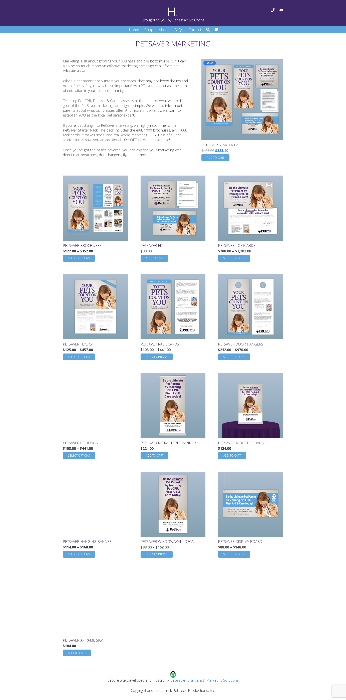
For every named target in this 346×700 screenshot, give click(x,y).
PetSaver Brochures (82, 245)
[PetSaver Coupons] (95, 405)
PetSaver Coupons (80, 442)
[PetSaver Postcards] (250, 208)
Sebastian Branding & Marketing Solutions (205, 680)
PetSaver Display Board (240, 541)
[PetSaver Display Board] (250, 504)
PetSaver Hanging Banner (87, 541)
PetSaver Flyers (77, 344)
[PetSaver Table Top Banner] (250, 405)
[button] (208, 29)
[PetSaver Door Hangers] (250, 306)
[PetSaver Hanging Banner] (95, 504)
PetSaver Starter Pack (222, 145)
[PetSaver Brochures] (95, 208)
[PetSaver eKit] (173, 208)
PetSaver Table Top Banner (243, 442)
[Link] (273, 10)
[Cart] (216, 30)
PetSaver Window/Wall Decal (168, 541)
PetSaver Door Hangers (240, 344)
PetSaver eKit (153, 245)
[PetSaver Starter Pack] (242, 99)
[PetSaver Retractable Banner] (173, 405)
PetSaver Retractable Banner (168, 442)
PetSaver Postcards (236, 245)
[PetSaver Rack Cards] (173, 306)
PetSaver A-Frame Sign (83, 640)
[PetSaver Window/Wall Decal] (173, 504)
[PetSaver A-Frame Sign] (95, 602)
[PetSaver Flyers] (95, 306)
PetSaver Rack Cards (160, 344)
